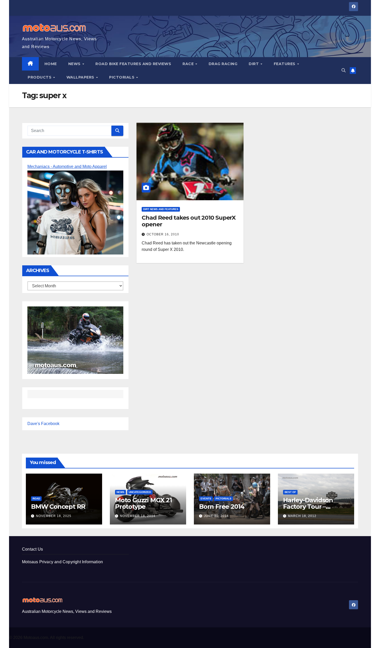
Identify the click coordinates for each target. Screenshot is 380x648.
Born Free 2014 (221, 506)
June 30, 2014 (216, 516)
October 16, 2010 (163, 234)
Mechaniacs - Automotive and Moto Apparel (67, 166)
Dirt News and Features (160, 209)
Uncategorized (140, 492)
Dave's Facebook (43, 423)
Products (40, 77)
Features (285, 63)
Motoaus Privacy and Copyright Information (62, 562)
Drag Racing (223, 63)
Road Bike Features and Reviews (133, 63)
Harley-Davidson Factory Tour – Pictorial (308, 506)
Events (206, 498)
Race (189, 63)
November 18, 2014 (137, 516)
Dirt (254, 63)
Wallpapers (81, 77)
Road (36, 498)
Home (50, 63)
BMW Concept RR (58, 506)
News (75, 63)
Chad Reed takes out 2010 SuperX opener (188, 221)
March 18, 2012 (302, 516)
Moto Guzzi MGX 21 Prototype (143, 503)
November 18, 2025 (53, 516)
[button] (343, 70)
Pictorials (122, 77)
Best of (290, 492)
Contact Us (32, 549)
